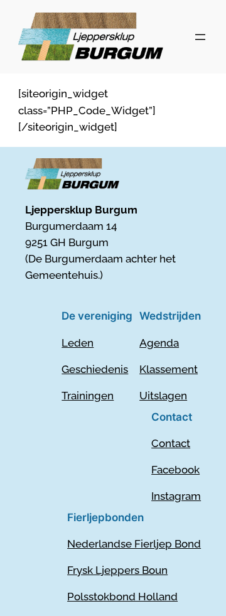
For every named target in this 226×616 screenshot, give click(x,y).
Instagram (176, 496)
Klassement (168, 369)
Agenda (159, 343)
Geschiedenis (95, 369)
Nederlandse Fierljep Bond (134, 544)
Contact (170, 443)
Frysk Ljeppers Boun (117, 570)
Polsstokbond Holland (122, 596)
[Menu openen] (200, 37)
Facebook (175, 469)
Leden (78, 343)
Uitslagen (163, 395)
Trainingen (88, 395)
